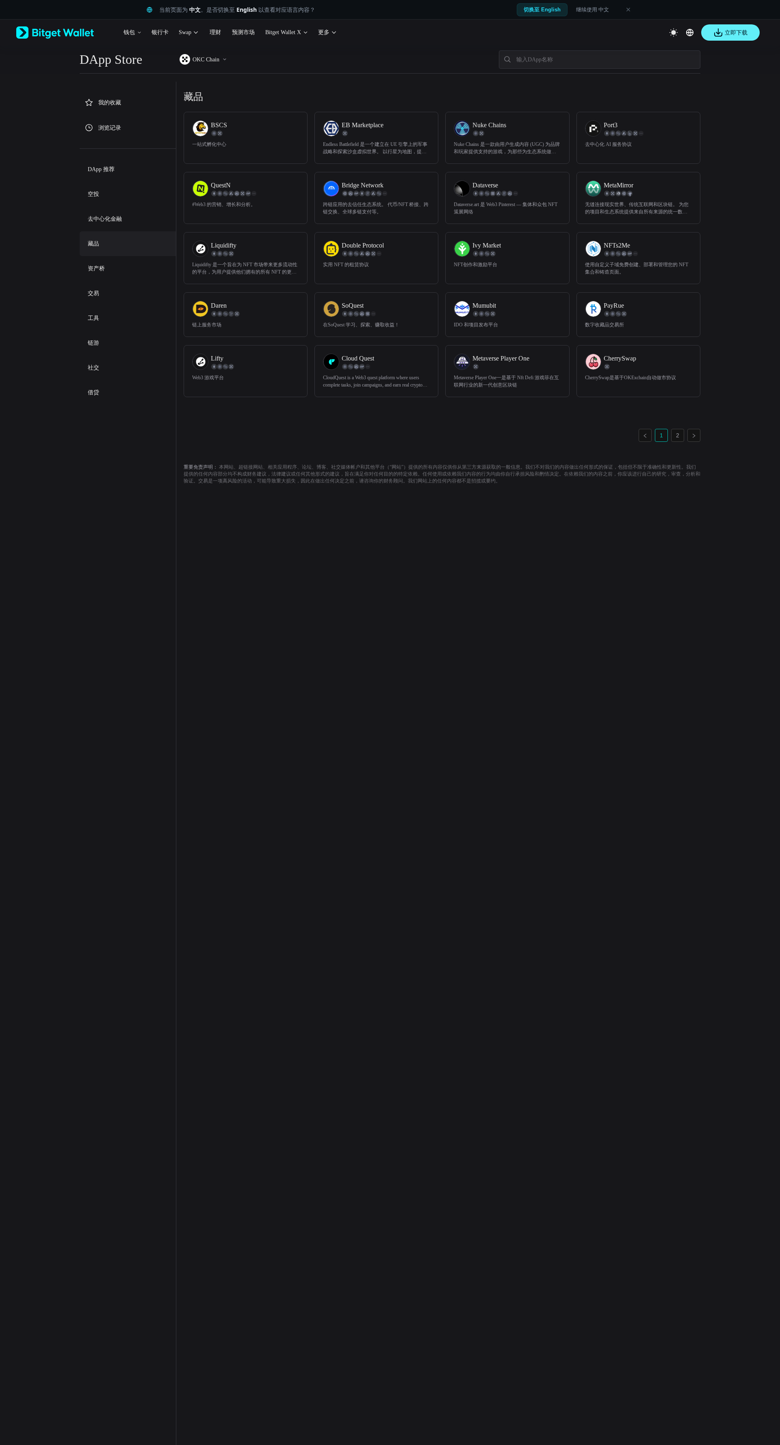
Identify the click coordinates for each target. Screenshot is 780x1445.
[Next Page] (693, 435)
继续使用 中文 (592, 9)
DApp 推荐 (101, 169)
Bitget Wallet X (283, 32)
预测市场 (243, 32)
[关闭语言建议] (628, 9)
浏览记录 (109, 128)
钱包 (129, 32)
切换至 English (542, 10)
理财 (215, 32)
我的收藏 (109, 103)
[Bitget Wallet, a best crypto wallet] (65, 32)
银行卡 (160, 32)
